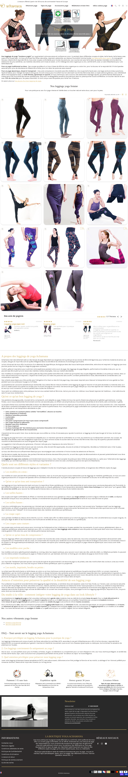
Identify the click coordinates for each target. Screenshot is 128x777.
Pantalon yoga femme (13, 623)
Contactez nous (7, 743)
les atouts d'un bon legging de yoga (28, 81)
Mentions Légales (8, 746)
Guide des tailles (8, 763)
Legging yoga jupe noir (14, 324)
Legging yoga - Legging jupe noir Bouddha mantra (7, 337)
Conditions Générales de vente (12, 749)
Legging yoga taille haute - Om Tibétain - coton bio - (86, 337)
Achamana (66, 773)
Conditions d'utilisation (10, 754)
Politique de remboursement (12, 760)
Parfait (86, 324)
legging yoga (49, 324)
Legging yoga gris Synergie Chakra (47, 336)
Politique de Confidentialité (12, 751)
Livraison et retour (8, 757)
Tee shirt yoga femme (13, 624)
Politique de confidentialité (72, 723)
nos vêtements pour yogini (101, 58)
